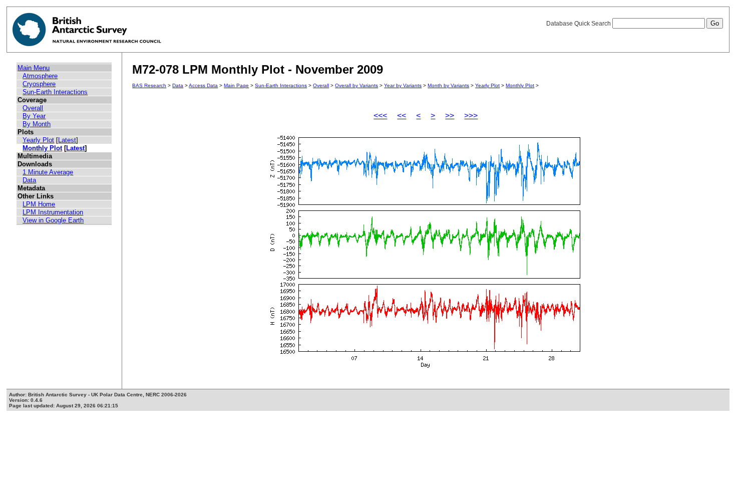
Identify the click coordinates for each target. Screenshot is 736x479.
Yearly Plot (38, 140)
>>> (471, 115)
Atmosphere (40, 76)
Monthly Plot (42, 148)
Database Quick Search (579, 23)
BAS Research (149, 85)
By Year (34, 116)
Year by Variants (403, 85)
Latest (67, 140)
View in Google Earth (53, 220)
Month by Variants (448, 85)
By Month (37, 124)
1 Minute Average (48, 172)
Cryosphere (39, 84)
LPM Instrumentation (53, 212)
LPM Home (39, 204)
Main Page (236, 85)
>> (449, 115)
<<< (380, 115)
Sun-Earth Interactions (55, 92)
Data (29, 180)
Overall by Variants (356, 85)
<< (401, 115)
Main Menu (34, 68)
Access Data (203, 85)
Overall (33, 108)
